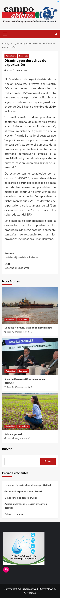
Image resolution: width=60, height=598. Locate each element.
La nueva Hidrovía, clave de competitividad (28, 327)
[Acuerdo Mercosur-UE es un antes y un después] (30, 356)
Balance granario (13, 434)
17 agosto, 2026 (21, 332)
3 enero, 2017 (21, 70)
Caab (9, 70)
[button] (5, 34)
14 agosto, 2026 (21, 438)
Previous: (21, 255)
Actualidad (10, 319)
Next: (16, 266)
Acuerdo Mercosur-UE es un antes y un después (25, 505)
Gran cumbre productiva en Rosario (23, 491)
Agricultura (11, 56)
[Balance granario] (30, 411)
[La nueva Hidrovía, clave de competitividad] (30, 305)
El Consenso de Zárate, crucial (20, 497)
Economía (23, 56)
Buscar (7, 449)
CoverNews (46, 588)
